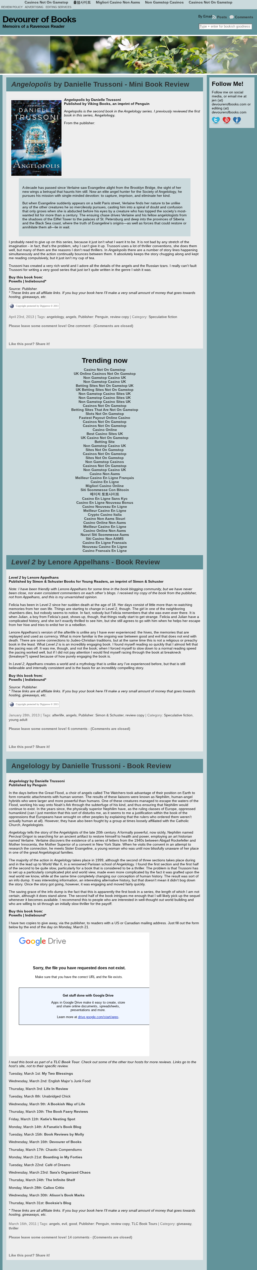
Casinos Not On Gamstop (104, 406)
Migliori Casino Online (105, 486)
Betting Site (105, 442)
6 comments (77, 729)
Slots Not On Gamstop (105, 414)
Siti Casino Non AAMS (104, 539)
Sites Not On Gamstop (105, 450)
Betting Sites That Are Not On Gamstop (104, 410)
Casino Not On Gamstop (104, 370)
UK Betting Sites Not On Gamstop (105, 390)
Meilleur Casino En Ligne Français (104, 478)
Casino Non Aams (105, 474)
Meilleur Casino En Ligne (104, 511)
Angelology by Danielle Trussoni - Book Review (91, 766)
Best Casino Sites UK (105, 434)
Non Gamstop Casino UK (104, 378)
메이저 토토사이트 (104, 494)
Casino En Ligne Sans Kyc (104, 499)
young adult (18, 720)
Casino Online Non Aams (104, 523)
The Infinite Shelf (60, 1180)
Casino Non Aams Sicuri (104, 519)
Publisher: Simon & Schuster (101, 715)
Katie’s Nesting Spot (57, 1119)
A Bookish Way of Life (66, 1104)
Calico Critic (53, 1188)
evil (64, 1224)
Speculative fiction (163, 317)
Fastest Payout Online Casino (104, 418)
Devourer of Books (39, 19)
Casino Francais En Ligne (105, 551)
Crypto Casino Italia (105, 515)
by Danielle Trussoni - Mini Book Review (100, 84)
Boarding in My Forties (62, 1157)
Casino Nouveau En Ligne (104, 507)
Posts (222, 17)
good (73, 1224)
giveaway (184, 1224)
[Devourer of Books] (128, 55)
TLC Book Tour (66, 1062)
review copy (119, 317)
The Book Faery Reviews (67, 1111)
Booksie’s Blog (58, 1203)
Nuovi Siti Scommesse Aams (105, 535)
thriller (14, 1228)
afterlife (58, 715)
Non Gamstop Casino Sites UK (105, 394)
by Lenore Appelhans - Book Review (85, 562)
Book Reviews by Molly (64, 1134)
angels (71, 317)
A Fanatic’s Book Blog (62, 1127)
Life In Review (56, 1089)
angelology (55, 317)
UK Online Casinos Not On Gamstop (105, 374)
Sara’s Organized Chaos (70, 1172)
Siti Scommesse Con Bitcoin (105, 490)
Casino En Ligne (105, 482)
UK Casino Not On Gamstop (104, 438)
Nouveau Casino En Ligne (104, 547)
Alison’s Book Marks (67, 1195)
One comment (79, 326)
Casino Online (105, 430)
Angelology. (105, 115)
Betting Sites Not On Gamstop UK (105, 386)
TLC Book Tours (144, 1224)
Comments (244, 17)
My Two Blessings (57, 1073)
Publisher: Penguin (93, 317)
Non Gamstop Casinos (104, 462)
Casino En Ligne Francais (105, 543)
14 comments (78, 1237)
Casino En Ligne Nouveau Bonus (104, 503)
